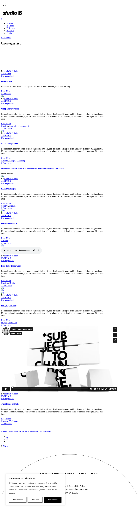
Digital (12, 283)
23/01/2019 (6, 101)
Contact (95, 473)
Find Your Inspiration (11, 266)
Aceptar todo (53, 500)
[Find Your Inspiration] (2, 245)
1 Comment (6, 93)
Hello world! (6, 81)
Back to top (6, 37)
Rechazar (35, 500)
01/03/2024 (6, 73)
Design (12, 161)
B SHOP (82, 473)
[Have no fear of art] (3, 211)
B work (43, 473)
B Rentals (69, 473)
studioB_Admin (11, 71)
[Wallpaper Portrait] (2, 96)
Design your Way (9, 305)
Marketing (21, 161)
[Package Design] (2, 176)
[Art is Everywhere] (2, 131)
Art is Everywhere (9, 143)
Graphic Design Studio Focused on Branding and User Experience (26, 431)
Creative (4, 126)
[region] (35, 490)
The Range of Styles (10, 404)
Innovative (13, 126)
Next (6, 446)
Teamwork (12, 322)
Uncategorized (7, 76)
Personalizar (18, 500)
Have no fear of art (9, 223)
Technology (25, 126)
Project (4, 322)
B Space (55, 473)
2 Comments (6, 128)
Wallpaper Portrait (10, 109)
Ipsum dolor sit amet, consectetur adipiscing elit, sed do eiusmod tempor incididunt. (32, 168)
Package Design (8, 189)
